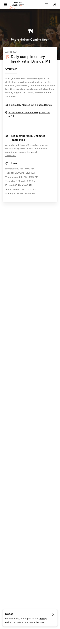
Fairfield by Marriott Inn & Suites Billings (30, 104)
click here (39, 622)
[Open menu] (5, 4)
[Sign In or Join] (54, 4)
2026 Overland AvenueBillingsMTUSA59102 (29, 114)
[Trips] (46, 4)
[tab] (11, 70)
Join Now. (21, 155)
